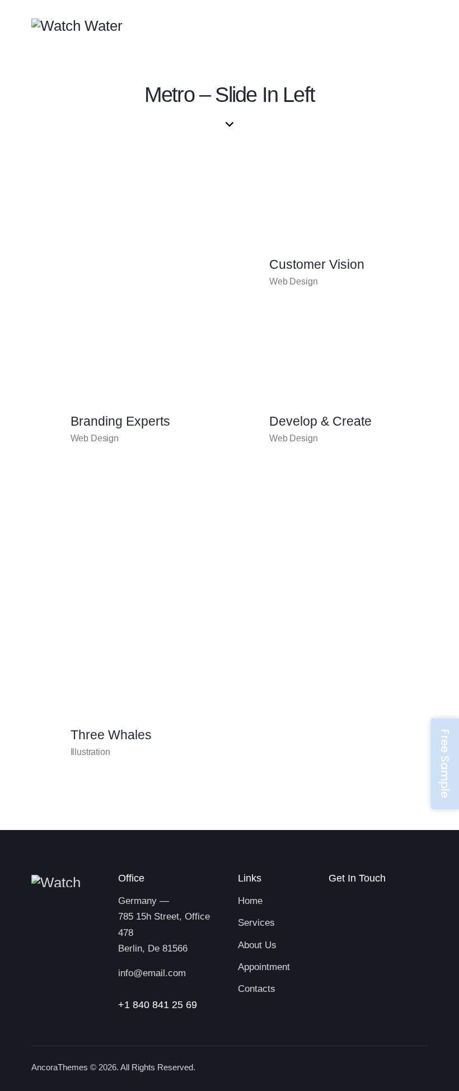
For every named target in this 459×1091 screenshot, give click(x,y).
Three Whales (111, 735)
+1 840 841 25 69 (157, 1004)
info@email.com (152, 973)
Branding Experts (120, 421)
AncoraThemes (59, 1067)
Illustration (90, 752)
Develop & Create (320, 421)
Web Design (95, 438)
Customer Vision (316, 265)
